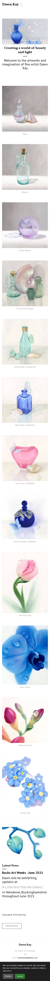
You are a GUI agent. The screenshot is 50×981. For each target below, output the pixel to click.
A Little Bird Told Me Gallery (22, 887)
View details (11, 926)
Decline (8, 976)
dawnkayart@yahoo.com (28, 957)
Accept (20, 976)
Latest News (10, 865)
